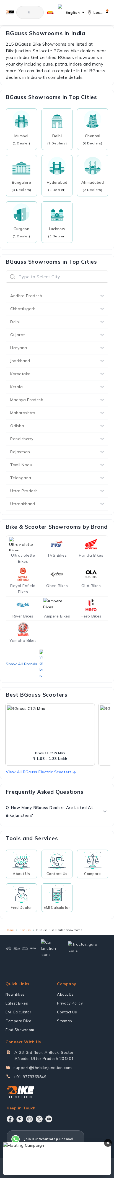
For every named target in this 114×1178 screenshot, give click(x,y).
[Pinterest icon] (19, 1119)
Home (10, 930)
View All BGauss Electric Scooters (39, 771)
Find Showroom (20, 1029)
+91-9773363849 (30, 1076)
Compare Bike (18, 1021)
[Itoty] (25, 948)
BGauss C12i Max (50, 753)
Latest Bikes (17, 1003)
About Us (65, 994)
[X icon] (39, 1119)
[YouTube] (48, 1118)
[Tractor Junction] (8, 948)
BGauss (24, 930)
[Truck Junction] (16, 948)
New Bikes (15, 994)
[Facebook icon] (10, 1119)
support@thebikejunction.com (43, 1067)
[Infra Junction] (33, 948)
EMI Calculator (18, 1012)
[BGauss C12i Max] (50, 727)
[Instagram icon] (29, 1119)
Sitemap (64, 1021)
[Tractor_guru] (86, 948)
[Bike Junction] (10, 13)
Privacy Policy (70, 1003)
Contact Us (67, 1012)
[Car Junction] (50, 948)
